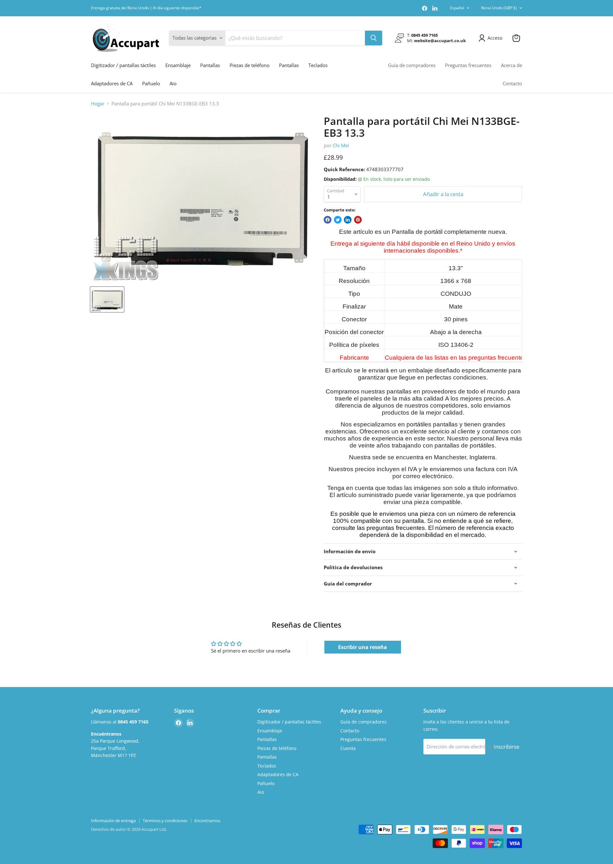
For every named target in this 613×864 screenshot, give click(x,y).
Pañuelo (151, 83)
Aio (173, 83)
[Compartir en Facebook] (327, 220)
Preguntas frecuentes (468, 65)
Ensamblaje (178, 65)
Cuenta (348, 748)
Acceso (495, 38)
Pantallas (210, 65)
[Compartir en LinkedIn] (348, 220)
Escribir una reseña (362, 647)
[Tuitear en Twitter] (338, 220)
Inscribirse (506, 746)
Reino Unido (499, 8)
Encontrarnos (207, 820)
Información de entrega (113, 820)
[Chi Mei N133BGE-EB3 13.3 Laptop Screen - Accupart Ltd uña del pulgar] (107, 299)
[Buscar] (373, 38)
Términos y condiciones (165, 820)
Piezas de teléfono (249, 65)
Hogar (97, 103)
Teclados (318, 65)
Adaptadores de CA (111, 83)
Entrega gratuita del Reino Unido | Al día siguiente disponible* (146, 8)
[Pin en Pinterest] (358, 220)
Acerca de (511, 65)
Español (457, 8)
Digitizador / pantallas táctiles (123, 65)
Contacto (512, 83)
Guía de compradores (411, 65)
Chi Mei (341, 145)
